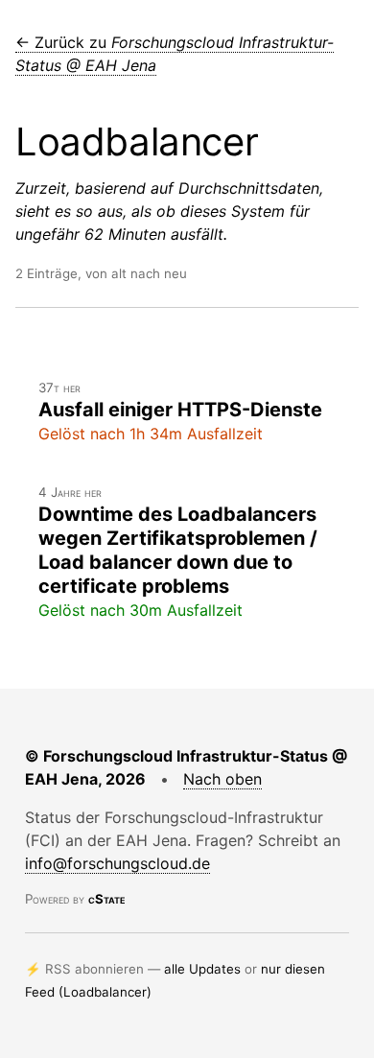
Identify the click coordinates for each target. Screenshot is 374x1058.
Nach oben (222, 778)
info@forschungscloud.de (117, 863)
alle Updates (202, 968)
